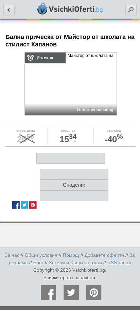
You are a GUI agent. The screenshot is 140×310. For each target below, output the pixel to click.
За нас (12, 255)
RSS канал (119, 262)
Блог (38, 262)
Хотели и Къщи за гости (75, 262)
